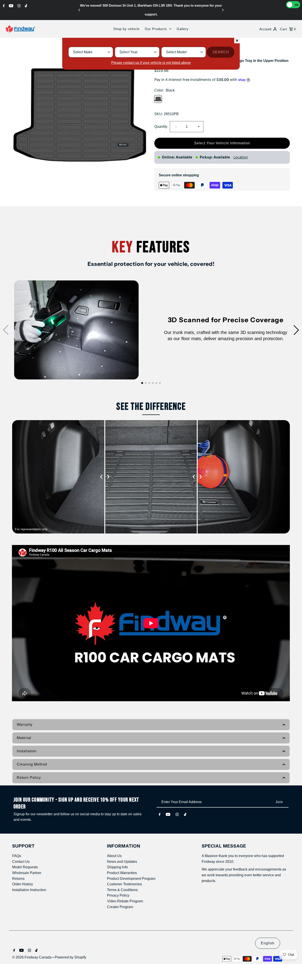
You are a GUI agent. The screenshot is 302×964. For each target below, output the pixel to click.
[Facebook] (3, 5)
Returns (18, 878)
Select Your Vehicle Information (222, 143)
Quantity (160, 126)
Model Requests (25, 867)
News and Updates (122, 861)
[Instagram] (18, 5)
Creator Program (120, 907)
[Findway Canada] (20, 29)
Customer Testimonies (124, 884)
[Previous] (79, 10)
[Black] (158, 99)
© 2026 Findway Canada (32, 957)
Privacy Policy (118, 895)
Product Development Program (131, 878)
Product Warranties (122, 873)
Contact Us (21, 861)
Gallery (183, 29)
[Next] (222, 10)
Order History (22, 884)
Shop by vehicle (126, 29)
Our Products (156, 29)
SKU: (158, 114)
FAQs (16, 856)
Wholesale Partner (26, 873)
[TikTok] (25, 5)
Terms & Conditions (122, 890)
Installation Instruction (29, 890)
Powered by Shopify (70, 957)
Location (240, 157)
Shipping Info (117, 867)
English (267, 943)
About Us (114, 856)
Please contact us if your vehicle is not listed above (151, 63)
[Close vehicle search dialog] (237, 40)
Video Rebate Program (125, 901)
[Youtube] (10, 5)
